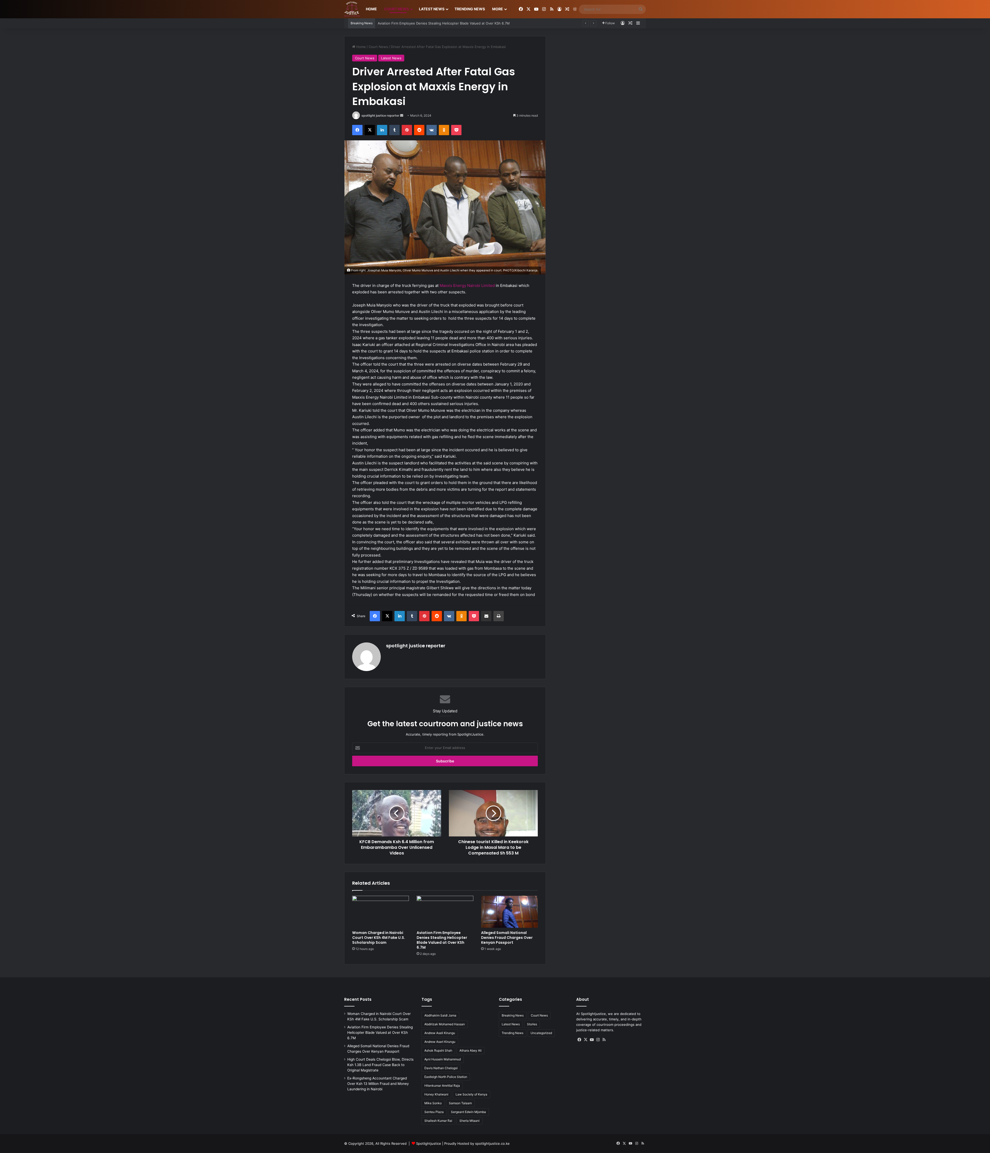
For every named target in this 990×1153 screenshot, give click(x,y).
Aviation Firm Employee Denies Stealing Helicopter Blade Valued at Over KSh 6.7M (442, 940)
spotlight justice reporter (380, 115)
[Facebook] (357, 130)
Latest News (431, 9)
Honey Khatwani (436, 1094)
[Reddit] (419, 130)
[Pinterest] (407, 130)
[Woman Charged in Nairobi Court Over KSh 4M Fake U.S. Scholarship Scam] (380, 912)
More (497, 9)
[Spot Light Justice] (352, 9)
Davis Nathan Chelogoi (441, 1068)
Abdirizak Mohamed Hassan (444, 1024)
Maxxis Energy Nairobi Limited (467, 285)
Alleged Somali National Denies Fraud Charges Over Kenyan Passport (433, 23)
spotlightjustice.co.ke (492, 1143)
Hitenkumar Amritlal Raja (442, 1085)
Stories (532, 1024)
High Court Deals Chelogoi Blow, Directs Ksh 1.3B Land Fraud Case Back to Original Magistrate (380, 1064)
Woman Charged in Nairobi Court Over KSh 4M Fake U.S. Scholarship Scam (378, 937)
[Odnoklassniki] (444, 130)
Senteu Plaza (434, 1112)
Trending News (470, 9)
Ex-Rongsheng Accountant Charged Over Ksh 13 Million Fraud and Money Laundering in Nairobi (378, 1083)
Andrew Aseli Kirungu (439, 1033)
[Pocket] (456, 130)
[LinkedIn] (382, 130)
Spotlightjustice (428, 1143)
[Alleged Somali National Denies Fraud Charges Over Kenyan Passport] (509, 912)
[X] (370, 130)
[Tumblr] (394, 130)
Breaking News (513, 1015)
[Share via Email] (486, 616)
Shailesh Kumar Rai (438, 1121)
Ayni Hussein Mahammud (442, 1059)
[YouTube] (592, 1040)
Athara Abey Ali (470, 1050)
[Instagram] (598, 1040)
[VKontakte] (431, 130)
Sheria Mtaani (469, 1121)
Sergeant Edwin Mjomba (468, 1112)
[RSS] (604, 1040)
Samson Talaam (460, 1103)
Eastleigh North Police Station (445, 1077)
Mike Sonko (433, 1103)
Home (371, 9)
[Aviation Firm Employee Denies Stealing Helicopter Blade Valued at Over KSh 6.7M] (445, 912)
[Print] (498, 616)
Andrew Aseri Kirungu (439, 1042)
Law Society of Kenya (471, 1094)
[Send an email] (401, 115)
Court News (396, 9)
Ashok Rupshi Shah (438, 1050)
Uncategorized (541, 1033)
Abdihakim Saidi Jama (440, 1015)
